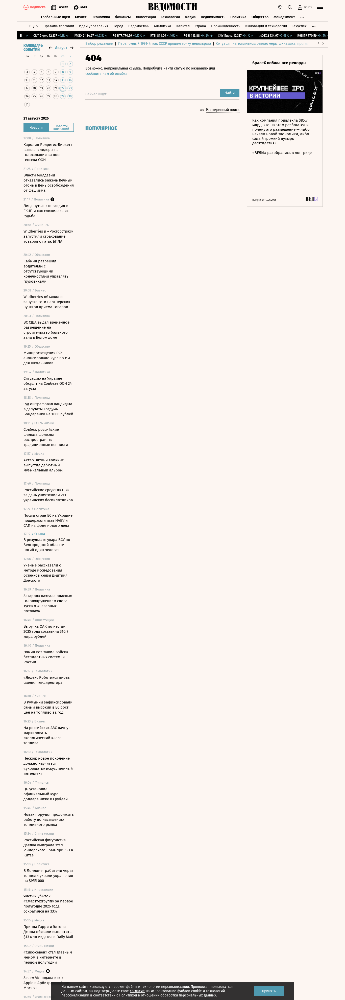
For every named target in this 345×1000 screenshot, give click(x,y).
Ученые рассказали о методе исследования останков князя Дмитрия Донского (45, 573)
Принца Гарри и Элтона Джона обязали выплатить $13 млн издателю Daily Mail (48, 931)
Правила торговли (58, 26)
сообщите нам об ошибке (106, 74)
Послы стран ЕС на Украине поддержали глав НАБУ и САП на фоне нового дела (47, 520)
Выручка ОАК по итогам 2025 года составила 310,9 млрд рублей (45, 631)
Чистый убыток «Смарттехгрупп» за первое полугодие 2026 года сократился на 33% (48, 904)
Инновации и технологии (266, 26)
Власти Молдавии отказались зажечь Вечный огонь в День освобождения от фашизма (48, 183)
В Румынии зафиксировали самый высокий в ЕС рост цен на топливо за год (47, 707)
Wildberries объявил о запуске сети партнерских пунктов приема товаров (46, 301)
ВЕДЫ (33, 26)
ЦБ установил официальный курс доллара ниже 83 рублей (45, 794)
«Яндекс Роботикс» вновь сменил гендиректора (46, 680)
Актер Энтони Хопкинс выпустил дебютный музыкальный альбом (43, 465)
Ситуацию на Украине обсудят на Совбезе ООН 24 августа (47, 383)
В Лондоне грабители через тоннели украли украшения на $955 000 (48, 875)
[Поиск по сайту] (289, 7)
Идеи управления (94, 26)
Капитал (183, 26)
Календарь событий (33, 48)
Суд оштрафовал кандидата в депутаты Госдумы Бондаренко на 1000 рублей (48, 409)
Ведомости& (138, 26)
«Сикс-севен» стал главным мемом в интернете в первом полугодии (47, 957)
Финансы (123, 17)
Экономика (101, 17)
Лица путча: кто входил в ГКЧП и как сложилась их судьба (45, 210)
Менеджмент (284, 17)
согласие (137, 991)
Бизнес (81, 17)
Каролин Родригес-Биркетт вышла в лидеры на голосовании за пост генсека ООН (47, 152)
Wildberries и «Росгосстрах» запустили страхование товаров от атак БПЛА (48, 236)
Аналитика (162, 26)
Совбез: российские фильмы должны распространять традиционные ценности (45, 437)
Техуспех (299, 26)
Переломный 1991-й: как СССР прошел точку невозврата (164, 43)
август (61, 47)
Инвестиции (146, 17)
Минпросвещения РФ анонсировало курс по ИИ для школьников (46, 358)
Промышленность (225, 26)
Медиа (190, 17)
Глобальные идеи (55, 17)
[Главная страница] (172, 7)
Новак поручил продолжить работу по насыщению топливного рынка (48, 819)
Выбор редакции (99, 43)
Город (118, 26)
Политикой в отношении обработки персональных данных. (168, 995)
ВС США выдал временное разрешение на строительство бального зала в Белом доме (46, 330)
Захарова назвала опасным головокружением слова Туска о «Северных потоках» (47, 603)
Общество (260, 17)
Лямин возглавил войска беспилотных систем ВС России (45, 657)
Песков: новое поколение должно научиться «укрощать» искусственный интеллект (48, 766)
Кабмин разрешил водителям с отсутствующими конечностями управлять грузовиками (45, 271)
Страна (200, 26)
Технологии (170, 17)
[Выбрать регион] (279, 7)
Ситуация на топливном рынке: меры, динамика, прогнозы (264, 43)
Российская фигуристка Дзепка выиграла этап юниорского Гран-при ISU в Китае (48, 847)
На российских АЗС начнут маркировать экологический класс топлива (46, 735)
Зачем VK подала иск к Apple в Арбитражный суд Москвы (46, 982)
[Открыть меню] (320, 7)
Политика (238, 17)
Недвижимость (213, 17)
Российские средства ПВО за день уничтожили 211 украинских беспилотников (48, 495)
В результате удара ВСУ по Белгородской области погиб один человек (46, 544)
